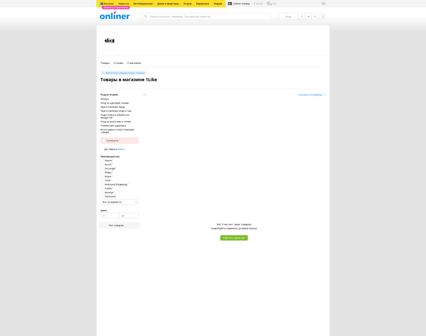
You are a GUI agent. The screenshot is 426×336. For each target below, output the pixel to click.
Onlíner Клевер (241, 3)
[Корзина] (323, 16)
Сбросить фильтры (234, 237)
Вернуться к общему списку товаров (125, 72)
